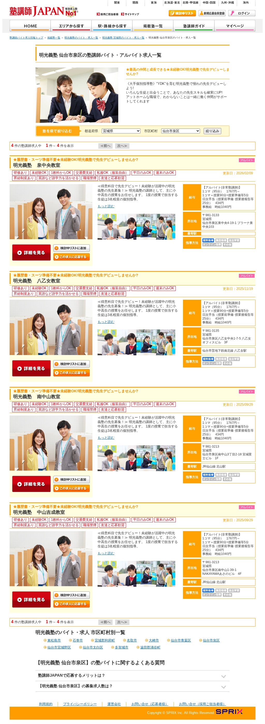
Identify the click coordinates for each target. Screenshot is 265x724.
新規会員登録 (212, 13)
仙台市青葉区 (181, 640)
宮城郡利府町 (105, 640)
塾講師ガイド (194, 26)
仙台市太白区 (93, 647)
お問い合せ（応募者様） (149, 704)
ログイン (241, 13)
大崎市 (154, 640)
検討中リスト (182, 13)
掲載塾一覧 (152, 26)
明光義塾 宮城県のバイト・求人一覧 (123, 37)
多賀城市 (121, 647)
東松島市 (54, 640)
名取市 (132, 640)
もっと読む (106, 206)
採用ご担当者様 (108, 14)
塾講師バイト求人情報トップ (26, 37)
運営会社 (114, 704)
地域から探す (71, 26)
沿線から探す (112, 26)
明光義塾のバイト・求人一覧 (81, 37)
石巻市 (78, 640)
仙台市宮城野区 (59, 647)
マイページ (235, 26)
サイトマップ (130, 14)
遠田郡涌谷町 (150, 647)
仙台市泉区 (211, 640)
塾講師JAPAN (30, 26)
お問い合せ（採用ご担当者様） (202, 704)
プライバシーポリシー (80, 704)
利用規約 (46, 704)
